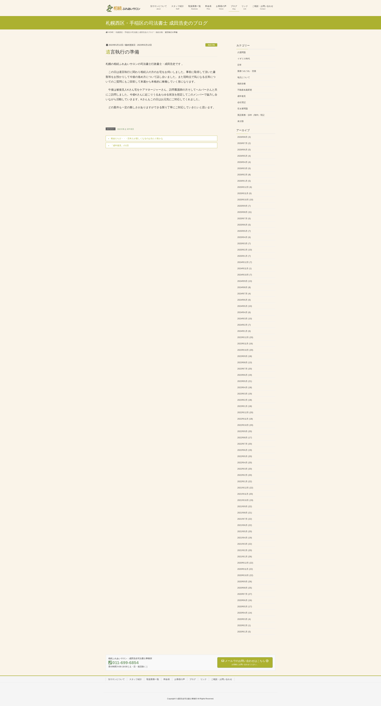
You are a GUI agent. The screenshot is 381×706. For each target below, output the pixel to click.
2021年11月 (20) (245, 494)
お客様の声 (179, 679)
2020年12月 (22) (245, 563)
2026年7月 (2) (244, 143)
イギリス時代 (243, 58)
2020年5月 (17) (244, 606)
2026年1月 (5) (244, 181)
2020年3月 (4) (244, 619)
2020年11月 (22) (245, 569)
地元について (243, 77)
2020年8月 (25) (244, 588)
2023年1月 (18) (244, 406)
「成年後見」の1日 (120, 145)
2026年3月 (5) (244, 168)
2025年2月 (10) (244, 250)
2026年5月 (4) (244, 156)
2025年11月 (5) (244, 193)
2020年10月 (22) (245, 575)
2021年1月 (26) (244, 556)
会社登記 (241, 102)
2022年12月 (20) (245, 412)
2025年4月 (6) (244, 237)
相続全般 (211, 45)
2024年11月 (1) (244, 268)
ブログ (192, 679)
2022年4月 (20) (244, 462)
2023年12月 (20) (245, 337)
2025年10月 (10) (245, 199)
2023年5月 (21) (244, 381)
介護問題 (241, 52)
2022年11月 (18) (245, 419)
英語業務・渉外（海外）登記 (250, 115)
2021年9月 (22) (244, 506)
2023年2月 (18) (244, 400)
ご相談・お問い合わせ (221, 679)
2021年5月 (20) (244, 531)
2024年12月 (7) (244, 262)
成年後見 (130, 129)
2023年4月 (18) (244, 387)
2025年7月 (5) (244, 218)
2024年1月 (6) (244, 331)
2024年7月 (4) (244, 293)
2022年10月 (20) (245, 425)
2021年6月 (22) (244, 525)
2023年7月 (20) (244, 369)
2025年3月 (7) (244, 243)
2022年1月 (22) (244, 481)
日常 (239, 65)
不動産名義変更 (244, 90)
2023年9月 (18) (244, 356)
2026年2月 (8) (244, 174)
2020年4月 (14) (244, 613)
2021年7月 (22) (244, 519)
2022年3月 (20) (244, 469)
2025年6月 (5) (244, 225)
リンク (203, 679)
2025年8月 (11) (244, 212)
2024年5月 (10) (244, 306)
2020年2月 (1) (244, 625)
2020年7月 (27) (244, 594)
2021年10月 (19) (245, 500)
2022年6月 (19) (244, 450)
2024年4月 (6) (244, 312)
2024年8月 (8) (244, 287)
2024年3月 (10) (244, 318)
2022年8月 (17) (244, 437)
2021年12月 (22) (245, 487)
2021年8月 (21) (244, 512)
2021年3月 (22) (244, 544)
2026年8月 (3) (244, 137)
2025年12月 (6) (244, 187)
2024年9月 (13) (244, 281)
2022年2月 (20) (244, 475)
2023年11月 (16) (245, 343)
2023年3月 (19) (244, 393)
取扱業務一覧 (152, 679)
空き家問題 (242, 108)
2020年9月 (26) (244, 581)
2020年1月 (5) (244, 631)
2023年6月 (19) (244, 375)
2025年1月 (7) (244, 256)
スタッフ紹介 (135, 679)
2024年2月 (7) (244, 325)
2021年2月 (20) (244, 550)
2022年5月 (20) (244, 456)
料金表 (167, 679)
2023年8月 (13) (244, 362)
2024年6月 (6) (244, 300)
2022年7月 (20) (244, 444)
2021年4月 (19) (244, 537)
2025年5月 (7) (244, 231)
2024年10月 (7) (244, 275)
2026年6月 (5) (244, 149)
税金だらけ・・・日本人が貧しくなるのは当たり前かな (137, 138)
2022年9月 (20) (244, 431)
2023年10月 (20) (245, 350)
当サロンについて (116, 679)
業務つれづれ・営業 (246, 71)
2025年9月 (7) (244, 206)
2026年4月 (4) (244, 162)
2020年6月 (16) (244, 600)
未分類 (240, 121)
